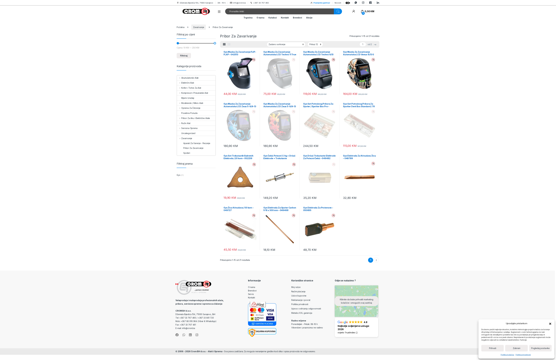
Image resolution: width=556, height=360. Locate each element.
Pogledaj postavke (540, 348)
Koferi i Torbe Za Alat (191, 88)
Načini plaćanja (298, 291)
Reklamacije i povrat (300, 300)
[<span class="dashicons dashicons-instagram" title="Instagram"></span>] (363, 2)
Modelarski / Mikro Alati (192, 103)
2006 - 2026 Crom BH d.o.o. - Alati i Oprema (200, 351)
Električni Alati (187, 83)
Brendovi (297, 17)
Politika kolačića (507, 355)
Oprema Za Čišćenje (190, 108)
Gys (178, 175)
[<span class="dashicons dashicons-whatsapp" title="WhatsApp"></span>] (355, 2)
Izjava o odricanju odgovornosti (306, 308)
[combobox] (279, 11)
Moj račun (296, 287)
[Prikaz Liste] (229, 44)
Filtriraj (184, 55)
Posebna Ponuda (189, 113)
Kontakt (285, 17)
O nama (260, 17)
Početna (180, 27)
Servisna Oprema (189, 128)
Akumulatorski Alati (190, 78)
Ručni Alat (185, 123)
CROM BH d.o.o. (183, 311)
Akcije (309, 17)
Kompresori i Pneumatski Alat (194, 93)
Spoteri (186, 153)
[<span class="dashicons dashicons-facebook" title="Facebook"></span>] (370, 2)
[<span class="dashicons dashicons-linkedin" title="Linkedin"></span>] (377, 2)
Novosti (338, 3)
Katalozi (272, 17)
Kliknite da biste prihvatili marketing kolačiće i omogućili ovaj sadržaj (356, 301)
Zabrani (516, 348)
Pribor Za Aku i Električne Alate (195, 118)
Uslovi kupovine (298, 295)
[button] (550, 323)
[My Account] (353, 11)
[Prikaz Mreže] (224, 44)
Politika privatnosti (523, 355)
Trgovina (248, 17)
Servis (251, 294)
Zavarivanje (198, 27)
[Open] (219, 11)
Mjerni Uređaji (187, 98)
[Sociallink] (177, 335)
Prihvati (492, 348)
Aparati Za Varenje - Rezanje (196, 143)
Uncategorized (188, 133)
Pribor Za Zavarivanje (193, 148)
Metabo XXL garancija (301, 313)
